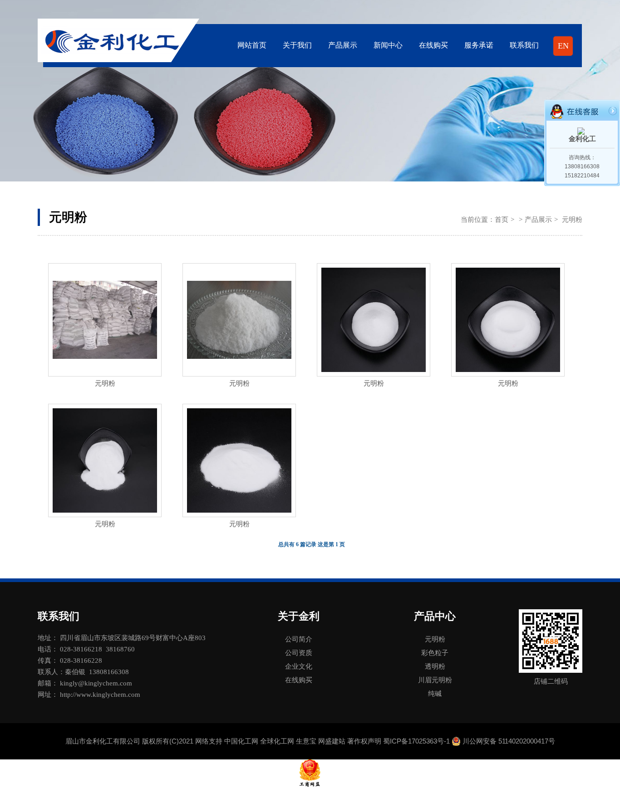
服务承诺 (478, 45)
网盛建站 (331, 741)
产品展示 (342, 45)
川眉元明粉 (435, 680)
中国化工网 (241, 741)
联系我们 (524, 45)
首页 (501, 219)
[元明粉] (105, 320)
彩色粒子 (434, 652)
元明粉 (105, 383)
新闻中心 (388, 45)
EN (563, 45)
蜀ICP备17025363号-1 (416, 741)
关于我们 (297, 45)
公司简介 (298, 639)
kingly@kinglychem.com (96, 683)
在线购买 (433, 45)
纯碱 (435, 693)
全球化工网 (277, 741)
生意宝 (306, 741)
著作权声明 (364, 741)
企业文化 (298, 666)
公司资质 (298, 652)
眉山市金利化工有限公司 (102, 741)
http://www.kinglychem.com (100, 694)
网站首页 (251, 45)
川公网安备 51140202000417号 (509, 741)
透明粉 (435, 666)
